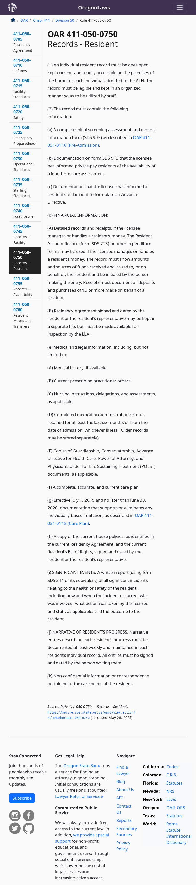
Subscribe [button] (22, 798)
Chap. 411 (41, 20)
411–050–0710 (22, 65)
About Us (125, 789)
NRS (170, 791)
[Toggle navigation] (180, 8)
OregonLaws (94, 7)
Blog (120, 781)
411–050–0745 (22, 234)
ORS (181, 807)
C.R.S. (171, 775)
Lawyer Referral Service (77, 796)
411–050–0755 (22, 286)
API (119, 798)
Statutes (174, 783)
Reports (124, 820)
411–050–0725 (25, 135)
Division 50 (64, 20)
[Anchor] (120, 95)
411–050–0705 (22, 41)
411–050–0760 (22, 315)
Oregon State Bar (80, 765)
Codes (172, 766)
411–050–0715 (22, 88)
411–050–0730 (23, 161)
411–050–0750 (22, 260)
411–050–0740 (23, 211)
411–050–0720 (22, 112)
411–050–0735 (22, 187)
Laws (171, 799)
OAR (24, 20)
